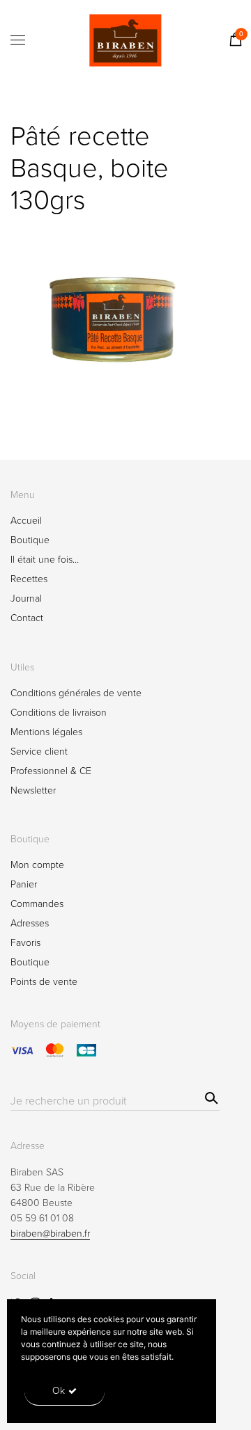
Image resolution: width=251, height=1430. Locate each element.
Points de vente (43, 982)
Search (209, 1095)
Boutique (30, 540)
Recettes (28, 579)
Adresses (29, 923)
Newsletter (33, 790)
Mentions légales (46, 732)
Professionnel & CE (50, 771)
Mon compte (37, 865)
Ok (58, 1391)
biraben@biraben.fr (50, 1233)
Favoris (25, 943)
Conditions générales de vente (76, 693)
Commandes (36, 904)
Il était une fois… (44, 559)
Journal (26, 598)
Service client (39, 751)
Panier (23, 884)
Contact (26, 618)
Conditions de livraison (58, 712)
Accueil (26, 521)
